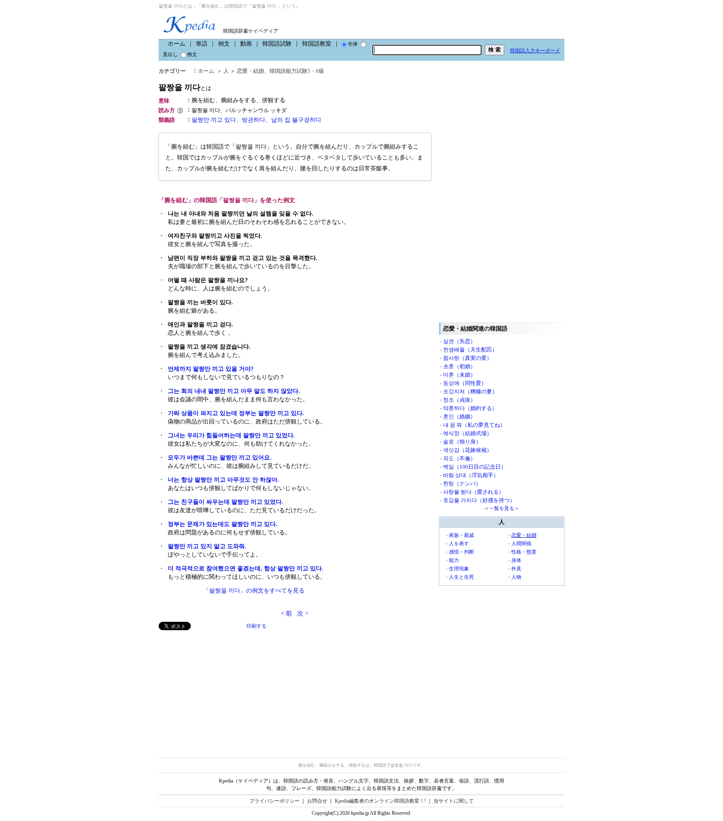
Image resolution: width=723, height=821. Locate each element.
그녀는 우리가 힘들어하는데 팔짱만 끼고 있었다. (231, 435)
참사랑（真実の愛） (467, 358)
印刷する (256, 626)
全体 (353, 44)
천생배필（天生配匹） (470, 349)
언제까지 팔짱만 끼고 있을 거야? (211, 369)
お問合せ (317, 801)
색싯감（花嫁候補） (467, 450)
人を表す (459, 543)
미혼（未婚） (459, 375)
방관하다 (253, 120)
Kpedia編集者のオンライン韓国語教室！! (380, 801)
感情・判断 (461, 552)
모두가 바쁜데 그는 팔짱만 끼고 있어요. (220, 457)
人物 (516, 577)
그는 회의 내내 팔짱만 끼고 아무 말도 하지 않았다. (234, 391)
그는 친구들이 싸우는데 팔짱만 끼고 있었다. (225, 502)
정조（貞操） (459, 400)
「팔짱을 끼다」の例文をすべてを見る (254, 591)
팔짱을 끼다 (185, 87)
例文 (224, 44)
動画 (246, 44)
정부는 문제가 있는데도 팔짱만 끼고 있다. (222, 524)
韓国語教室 (316, 44)
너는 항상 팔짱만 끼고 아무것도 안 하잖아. (223, 480)
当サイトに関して (453, 801)
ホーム (176, 44)
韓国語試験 (277, 44)
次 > (302, 613)
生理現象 (459, 569)
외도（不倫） (459, 458)
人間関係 (521, 543)
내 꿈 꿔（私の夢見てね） (474, 425)
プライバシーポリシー (274, 801)
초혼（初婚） (459, 366)
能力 (454, 560)
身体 (516, 560)
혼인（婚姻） (459, 416)
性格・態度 (523, 552)
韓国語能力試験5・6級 (296, 71)
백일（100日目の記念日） (474, 467)
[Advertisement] (221, 688)
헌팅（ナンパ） (462, 483)
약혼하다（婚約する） (470, 408)
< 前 (286, 613)
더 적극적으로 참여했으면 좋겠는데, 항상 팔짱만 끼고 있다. (245, 568)
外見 (516, 569)
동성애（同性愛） (465, 383)
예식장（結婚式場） (467, 433)
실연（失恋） (459, 341)
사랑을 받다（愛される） (473, 492)
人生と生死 (461, 577)
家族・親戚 (461, 535)
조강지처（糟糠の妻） (470, 391)
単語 (202, 44)
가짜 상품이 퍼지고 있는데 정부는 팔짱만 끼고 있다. (236, 413)
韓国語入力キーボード (535, 51)
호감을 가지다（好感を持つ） (479, 500)
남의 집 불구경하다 (296, 120)
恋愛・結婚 (250, 71)
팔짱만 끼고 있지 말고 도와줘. (207, 546)
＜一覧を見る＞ (501, 508)
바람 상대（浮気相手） (471, 475)
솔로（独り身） (462, 442)
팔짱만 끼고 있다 (214, 120)
